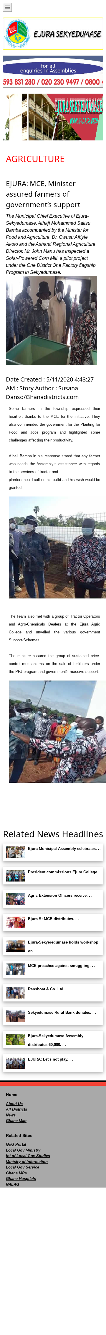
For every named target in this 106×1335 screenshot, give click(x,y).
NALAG (12, 1184)
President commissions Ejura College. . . (65, 872)
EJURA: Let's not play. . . (50, 1059)
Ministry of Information (27, 1161)
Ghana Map (16, 1120)
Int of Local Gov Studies (28, 1156)
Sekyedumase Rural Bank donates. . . (62, 1012)
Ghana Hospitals (21, 1178)
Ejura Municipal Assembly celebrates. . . (65, 848)
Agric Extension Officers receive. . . (60, 895)
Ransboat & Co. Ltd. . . (48, 989)
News (11, 1115)
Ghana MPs (16, 1173)
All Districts (16, 1109)
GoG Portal (16, 1144)
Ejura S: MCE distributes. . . (53, 919)
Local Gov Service (22, 1167)
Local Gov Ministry (23, 1150)
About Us (14, 1104)
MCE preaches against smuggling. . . (61, 965)
